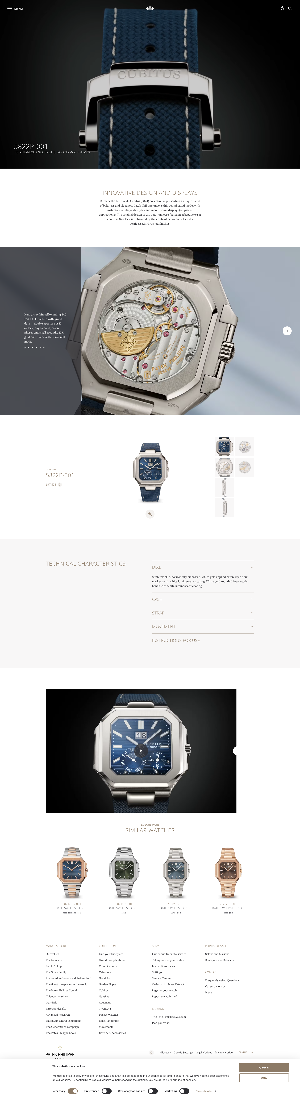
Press (208, 992)
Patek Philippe (54, 966)
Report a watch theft (164, 996)
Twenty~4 (105, 1008)
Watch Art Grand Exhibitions (63, 1020)
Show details (203, 1091)
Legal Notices (203, 1052)
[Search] (290, 8)
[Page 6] (43, 347)
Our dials (51, 1002)
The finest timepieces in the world (66, 984)
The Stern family (56, 972)
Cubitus (104, 990)
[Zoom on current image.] (150, 514)
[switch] (107, 1091)
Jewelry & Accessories (112, 1033)
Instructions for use (164, 966)
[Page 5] (40, 347)
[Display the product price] (60, 484)
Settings (157, 972)
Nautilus (104, 996)
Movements (106, 1026)
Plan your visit (160, 1022)
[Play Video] (141, 751)
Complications (108, 966)
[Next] (287, 330)
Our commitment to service (169, 954)
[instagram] (151, 1052)
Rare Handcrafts (56, 1008)
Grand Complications (112, 960)
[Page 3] (32, 347)
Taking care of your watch (168, 960)
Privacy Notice (224, 1052)
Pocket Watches (108, 1014)
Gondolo (104, 978)
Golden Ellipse (107, 984)
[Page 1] (25, 347)
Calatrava (105, 972)
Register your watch (164, 990)
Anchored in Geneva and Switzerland (68, 978)
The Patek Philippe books (61, 1033)
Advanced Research (58, 1014)
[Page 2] (28, 347)
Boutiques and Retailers (219, 960)
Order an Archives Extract (168, 984)
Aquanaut (105, 1002)
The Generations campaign (62, 1026)
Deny (264, 1077)
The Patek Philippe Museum (169, 1016)
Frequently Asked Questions (222, 980)
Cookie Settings (183, 1052)
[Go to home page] (150, 8)
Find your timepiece (111, 954)
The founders (54, 960)
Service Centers (162, 978)
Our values (52, 954)
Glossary (165, 1052)
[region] (150, 84)
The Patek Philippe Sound (61, 990)
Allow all (264, 1067)
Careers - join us (215, 986)
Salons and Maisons (217, 954)
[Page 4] (36, 347)
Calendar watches (57, 996)
